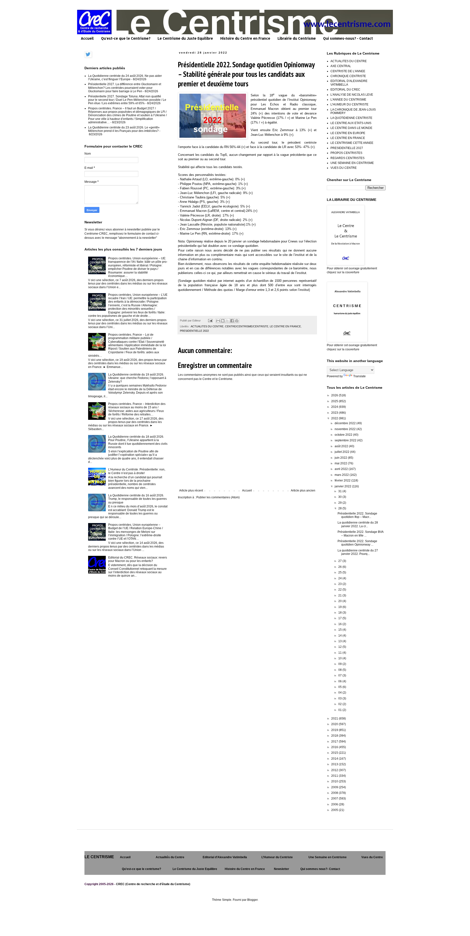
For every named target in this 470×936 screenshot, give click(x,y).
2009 (335, 787)
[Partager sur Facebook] (232, 320)
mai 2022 (341, 463)
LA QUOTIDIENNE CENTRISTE (351, 118)
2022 (335, 418)
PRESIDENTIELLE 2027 (346, 148)
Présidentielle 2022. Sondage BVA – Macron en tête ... (360, 533)
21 (340, 595)
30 (340, 497)
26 (340, 567)
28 (340, 508)
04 (340, 692)
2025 (335, 401)
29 (340, 502)
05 (340, 687)
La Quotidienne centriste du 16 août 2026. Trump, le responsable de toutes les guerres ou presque (137, 499)
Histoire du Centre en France (245, 38)
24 (340, 578)
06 (340, 681)
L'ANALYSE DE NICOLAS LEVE (351, 94)
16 (340, 624)
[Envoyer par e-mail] (218, 320)
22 (340, 589)
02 (340, 704)
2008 (335, 793)
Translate (359, 376)
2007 (335, 798)
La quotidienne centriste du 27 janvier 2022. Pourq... (358, 552)
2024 (335, 407)
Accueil (87, 38)
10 (340, 658)
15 (340, 629)
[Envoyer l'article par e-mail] (210, 320)
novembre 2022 (345, 429)
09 (340, 664)
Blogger (252, 900)
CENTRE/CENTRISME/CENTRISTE (246, 326)
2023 (335, 412)
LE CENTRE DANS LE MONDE (351, 128)
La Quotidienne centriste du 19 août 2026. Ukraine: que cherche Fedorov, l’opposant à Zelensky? (137, 378)
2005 (335, 810)
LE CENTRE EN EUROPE (347, 133)
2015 (335, 752)
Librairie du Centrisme (297, 38)
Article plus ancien (303, 490)
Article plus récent (191, 490)
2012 (335, 770)
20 (340, 601)
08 (340, 670)
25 (340, 572)
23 (340, 584)
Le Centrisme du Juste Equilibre (185, 38)
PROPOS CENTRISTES (346, 153)
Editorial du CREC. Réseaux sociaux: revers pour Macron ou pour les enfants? (137, 559)
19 (340, 607)
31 (340, 491)
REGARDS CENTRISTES (347, 158)
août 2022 (342, 446)
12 (340, 647)
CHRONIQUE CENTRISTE (348, 76)
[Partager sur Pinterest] (236, 320)
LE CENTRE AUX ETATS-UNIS (350, 123)
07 (340, 675)
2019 (335, 730)
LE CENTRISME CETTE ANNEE (351, 143)
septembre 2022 (346, 440)
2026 (335, 395)
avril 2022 (342, 469)
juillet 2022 (342, 452)
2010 (335, 781)
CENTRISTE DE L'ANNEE (347, 71)
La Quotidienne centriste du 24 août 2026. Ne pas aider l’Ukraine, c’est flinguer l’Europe (125, 77)
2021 (335, 718)
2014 (335, 758)
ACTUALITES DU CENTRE (207, 326)
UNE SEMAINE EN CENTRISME (352, 163)
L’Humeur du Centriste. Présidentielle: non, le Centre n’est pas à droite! (136, 471)
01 (340, 710)
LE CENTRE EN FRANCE (285, 326)
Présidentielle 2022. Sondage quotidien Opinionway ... (357, 542)
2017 (335, 741)
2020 (335, 724)
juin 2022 (341, 457)
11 (340, 652)
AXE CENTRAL (340, 66)
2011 (335, 775)
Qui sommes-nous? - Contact (348, 38)
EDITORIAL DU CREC (345, 89)
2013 (335, 764)
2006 (335, 804)
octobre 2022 (344, 434)
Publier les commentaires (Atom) (218, 497)
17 (340, 618)
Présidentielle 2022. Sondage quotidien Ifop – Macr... (357, 515)
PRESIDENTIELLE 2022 (194, 330)
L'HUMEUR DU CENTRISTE (349, 104)
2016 (335, 747)
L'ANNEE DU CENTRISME (348, 99)
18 (340, 612)
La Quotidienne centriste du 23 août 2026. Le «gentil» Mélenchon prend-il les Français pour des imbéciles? (124, 129)
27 (340, 561)
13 (340, 641)
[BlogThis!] (222, 320)
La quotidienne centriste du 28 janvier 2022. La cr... (358, 524)
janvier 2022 (343, 486)
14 (340, 635)
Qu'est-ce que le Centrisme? (125, 38)
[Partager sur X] (227, 320)
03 (340, 698)
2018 (335, 735)
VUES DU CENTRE (343, 168)
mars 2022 (342, 475)
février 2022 (343, 480)
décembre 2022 (345, 423)
